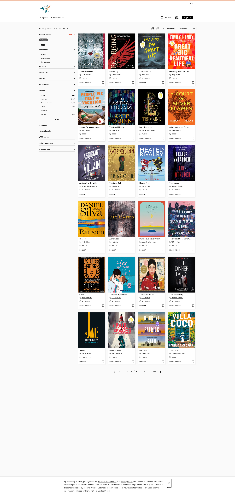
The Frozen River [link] (86, 72)
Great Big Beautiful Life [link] (179, 72)
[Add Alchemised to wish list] (132, 250)
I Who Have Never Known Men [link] (150, 239)
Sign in (187, 17)
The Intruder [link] (174, 183)
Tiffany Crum (175, 242)
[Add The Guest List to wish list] (162, 82)
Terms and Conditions (107, 481)
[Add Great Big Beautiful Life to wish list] (192, 82)
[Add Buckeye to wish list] (162, 361)
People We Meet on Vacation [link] (90, 127)
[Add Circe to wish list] (102, 306)
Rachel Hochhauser (148, 130)
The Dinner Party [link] (176, 295)
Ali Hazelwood (116, 298)
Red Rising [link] (113, 72)
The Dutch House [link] (146, 295)
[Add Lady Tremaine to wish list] (162, 138)
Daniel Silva (86, 242)
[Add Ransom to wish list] (102, 250)
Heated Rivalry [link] (145, 183)
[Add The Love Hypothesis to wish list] (132, 306)
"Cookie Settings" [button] (98, 488)
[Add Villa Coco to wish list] (192, 361)
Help (191, 3)
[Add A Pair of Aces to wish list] (132, 361)
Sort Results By (169, 28)
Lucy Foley (145, 75)
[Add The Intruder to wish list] (192, 194)
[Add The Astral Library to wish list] (132, 138)
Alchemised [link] (114, 239)
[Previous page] (114, 371)
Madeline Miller (87, 298)
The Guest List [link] (145, 72)
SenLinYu (115, 242)
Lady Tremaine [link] (145, 127)
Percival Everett (87, 353)
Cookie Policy (103, 491)
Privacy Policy (126, 481)
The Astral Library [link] (116, 127)
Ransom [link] (82, 239)
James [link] (82, 350)
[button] (165, 18)
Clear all (71, 34)
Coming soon (45, 62)
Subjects (44, 17)
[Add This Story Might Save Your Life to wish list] (192, 250)
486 (155, 371)
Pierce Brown (116, 75)
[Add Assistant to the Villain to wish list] (102, 194)
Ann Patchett (145, 298)
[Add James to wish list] (102, 361)
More (57, 120)
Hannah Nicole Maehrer (90, 186)
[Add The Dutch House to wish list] (162, 306)
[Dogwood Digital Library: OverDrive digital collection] (46, 8)
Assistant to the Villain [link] (88, 183)
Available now (45, 58)
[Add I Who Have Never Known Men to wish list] (162, 250)
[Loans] (177, 18)
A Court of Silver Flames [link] (179, 127)
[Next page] (160, 371)
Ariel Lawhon (86, 75)
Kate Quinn (115, 130)
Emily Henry (175, 75)
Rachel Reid (145, 186)
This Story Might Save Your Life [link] (180, 239)
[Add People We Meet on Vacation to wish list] (102, 138)
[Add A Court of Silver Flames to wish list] (192, 138)
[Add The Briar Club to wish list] (132, 194)
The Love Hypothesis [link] (118, 295)
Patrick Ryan (145, 353)
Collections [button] (56, 17)
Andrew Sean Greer (178, 353)
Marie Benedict (117, 353)
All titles (43, 54)
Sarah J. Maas (176, 130)
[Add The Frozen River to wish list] (102, 82)
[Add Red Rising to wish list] (132, 82)
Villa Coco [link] (173, 350)
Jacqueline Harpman (148, 242)
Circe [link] (81, 295)
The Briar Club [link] (115, 183)
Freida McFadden (177, 186)
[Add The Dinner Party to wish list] (192, 306)
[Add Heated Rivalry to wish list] (162, 194)
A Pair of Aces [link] (115, 350)
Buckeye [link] (143, 350)
